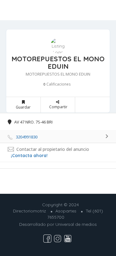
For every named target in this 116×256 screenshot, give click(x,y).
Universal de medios (76, 224)
